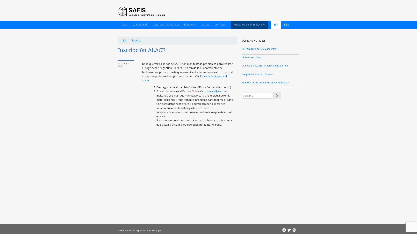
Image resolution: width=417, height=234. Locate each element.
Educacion (190, 24)
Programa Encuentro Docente (258, 74)
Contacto (220, 24)
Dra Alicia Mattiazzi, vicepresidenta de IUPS (265, 65)
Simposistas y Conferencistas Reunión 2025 (265, 82)
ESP (276, 24)
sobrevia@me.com (215, 91)
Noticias (136, 40)
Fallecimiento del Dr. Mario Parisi (259, 48)
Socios (205, 24)
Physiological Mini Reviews (249, 24)
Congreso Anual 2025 (165, 24)
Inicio (124, 24)
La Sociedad (139, 24)
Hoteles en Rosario (252, 57)
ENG (286, 24)
